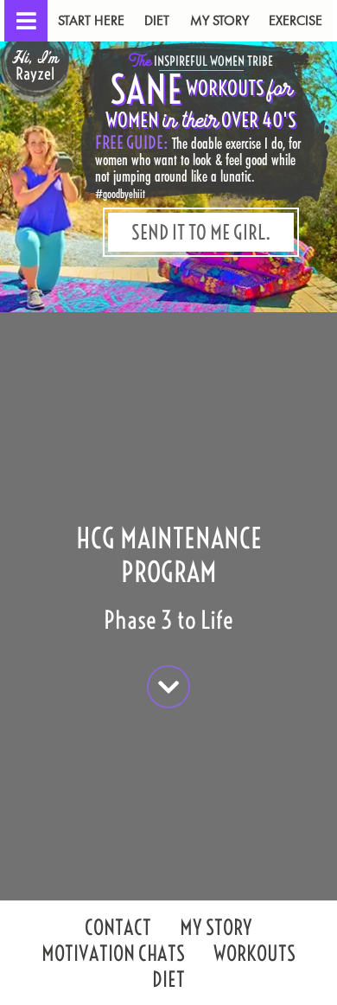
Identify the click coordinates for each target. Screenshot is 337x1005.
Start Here (91, 20)
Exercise (295, 20)
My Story (219, 20)
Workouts (254, 955)
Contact (118, 929)
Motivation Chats (113, 955)
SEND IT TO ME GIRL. (200, 232)
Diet (156, 20)
